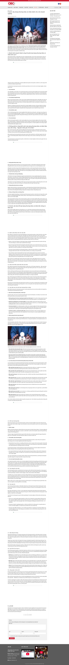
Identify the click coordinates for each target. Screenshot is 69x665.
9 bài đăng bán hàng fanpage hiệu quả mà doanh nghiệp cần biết (55, 39)
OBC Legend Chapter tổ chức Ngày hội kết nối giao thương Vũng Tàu (55, 22)
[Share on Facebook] (24, 615)
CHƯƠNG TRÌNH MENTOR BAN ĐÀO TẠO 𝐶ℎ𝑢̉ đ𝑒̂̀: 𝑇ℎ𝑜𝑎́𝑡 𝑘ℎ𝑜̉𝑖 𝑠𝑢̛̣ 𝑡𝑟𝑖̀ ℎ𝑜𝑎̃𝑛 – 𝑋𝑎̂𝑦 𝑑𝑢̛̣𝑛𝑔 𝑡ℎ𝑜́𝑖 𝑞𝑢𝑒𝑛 (55, 15)
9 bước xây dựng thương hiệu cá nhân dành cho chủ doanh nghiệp (55, 29)
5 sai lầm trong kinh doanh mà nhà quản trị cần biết (55, 46)
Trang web (36, 631)
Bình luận (10, 623)
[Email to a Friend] (27, 615)
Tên (10, 631)
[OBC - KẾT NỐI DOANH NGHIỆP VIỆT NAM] (13, 3)
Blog (8, 10)
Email (23, 631)
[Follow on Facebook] (58, 4)
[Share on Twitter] (26, 615)
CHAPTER (26, 7)
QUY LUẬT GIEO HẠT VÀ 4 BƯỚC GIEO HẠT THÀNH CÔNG (54, 35)
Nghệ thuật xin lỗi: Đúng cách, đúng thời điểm (55, 43)
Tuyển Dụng (41, 7)
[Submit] (60, 7)
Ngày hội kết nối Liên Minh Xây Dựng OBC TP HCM (55, 19)
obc (15, 16)
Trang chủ (10, 7)
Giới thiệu (16, 7)
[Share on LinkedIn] (31, 615)
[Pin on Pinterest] (29, 615)
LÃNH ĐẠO (21, 7)
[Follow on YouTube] (60, 4)
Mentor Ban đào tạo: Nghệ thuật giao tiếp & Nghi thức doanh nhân (55, 26)
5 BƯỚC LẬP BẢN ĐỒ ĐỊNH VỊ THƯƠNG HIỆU (55, 32)
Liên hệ (46, 7)
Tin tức (35, 7)
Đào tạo (31, 7)
